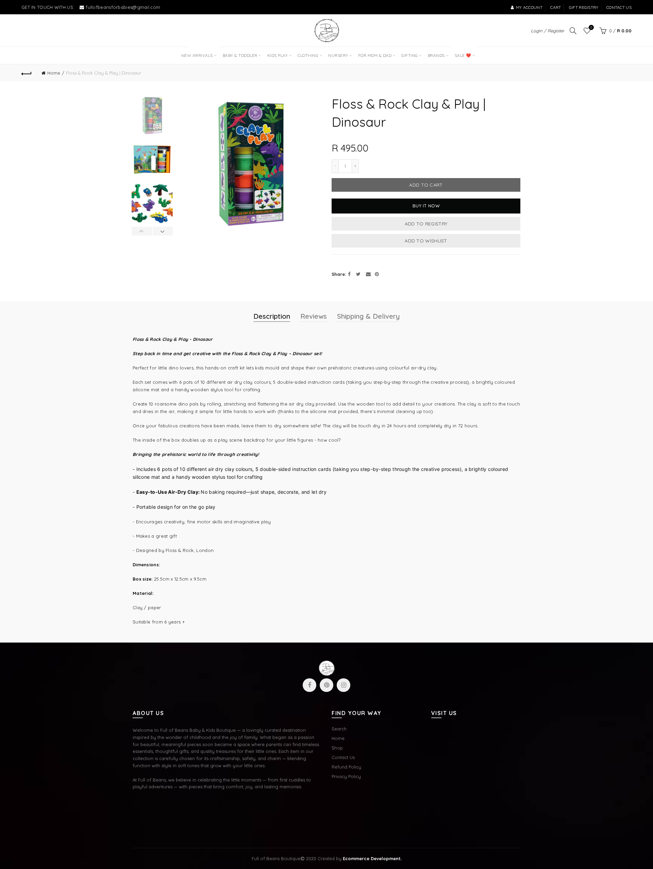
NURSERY (338, 55)
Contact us (619, 7)
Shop (337, 747)
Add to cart (425, 185)
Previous (142, 231)
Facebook (309, 685)
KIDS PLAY (277, 55)
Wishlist (591, 28)
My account (529, 7)
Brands (436, 55)
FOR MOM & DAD (375, 55)
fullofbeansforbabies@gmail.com (123, 7)
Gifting (409, 55)
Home (53, 73)
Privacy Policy (346, 776)
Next (162, 231)
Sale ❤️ (462, 52)
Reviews (313, 316)
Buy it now (426, 205)
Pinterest (326, 685)
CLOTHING (308, 55)
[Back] (26, 73)
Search (339, 728)
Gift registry (584, 7)
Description (271, 316)
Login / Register (547, 30)
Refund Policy (346, 767)
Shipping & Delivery (368, 316)
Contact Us (343, 757)
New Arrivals (199, 52)
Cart (555, 7)
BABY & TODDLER (240, 55)
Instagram (343, 685)
